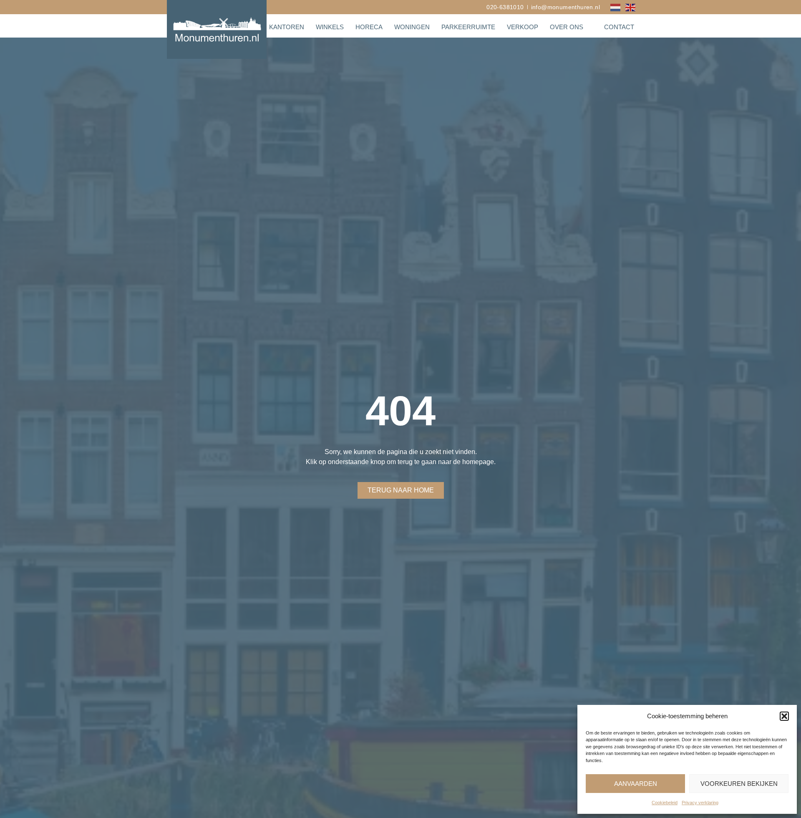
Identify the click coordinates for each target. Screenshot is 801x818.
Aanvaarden (635, 783)
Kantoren (286, 26)
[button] (784, 716)
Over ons (566, 26)
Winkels (330, 26)
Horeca (369, 26)
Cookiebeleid (665, 802)
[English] (630, 7)
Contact (619, 26)
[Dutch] (615, 7)
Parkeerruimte (468, 26)
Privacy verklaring (700, 802)
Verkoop (522, 26)
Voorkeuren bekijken (739, 783)
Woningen (412, 26)
